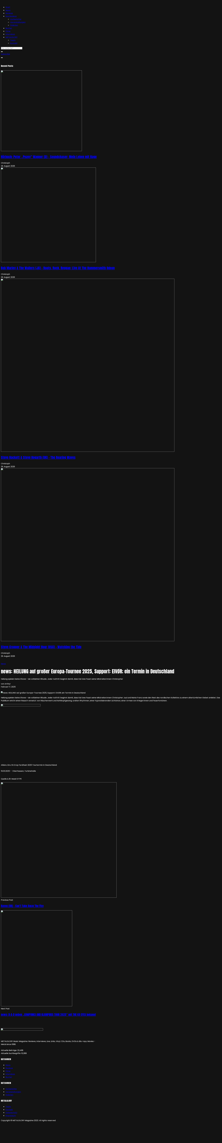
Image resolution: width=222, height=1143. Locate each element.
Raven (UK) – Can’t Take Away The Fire (22, 906)
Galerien (14, 25)
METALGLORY (11, 37)
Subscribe (5, 54)
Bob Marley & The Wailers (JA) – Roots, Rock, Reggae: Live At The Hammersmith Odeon (58, 268)
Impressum (11, 1115)
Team (12, 40)
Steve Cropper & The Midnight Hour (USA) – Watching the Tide (41, 647)
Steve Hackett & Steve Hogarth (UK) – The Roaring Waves (38, 457)
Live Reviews (11, 16)
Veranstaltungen (18, 22)
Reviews (9, 13)
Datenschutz (11, 1112)
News (8, 10)
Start (8, 7)
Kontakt (13, 43)
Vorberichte (15, 19)
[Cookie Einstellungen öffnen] (18, 1140)
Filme (8, 31)
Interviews (10, 34)
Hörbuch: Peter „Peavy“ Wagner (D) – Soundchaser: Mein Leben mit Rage (49, 156)
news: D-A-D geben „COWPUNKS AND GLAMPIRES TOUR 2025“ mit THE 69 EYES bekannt (48, 1015)
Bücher (9, 28)
